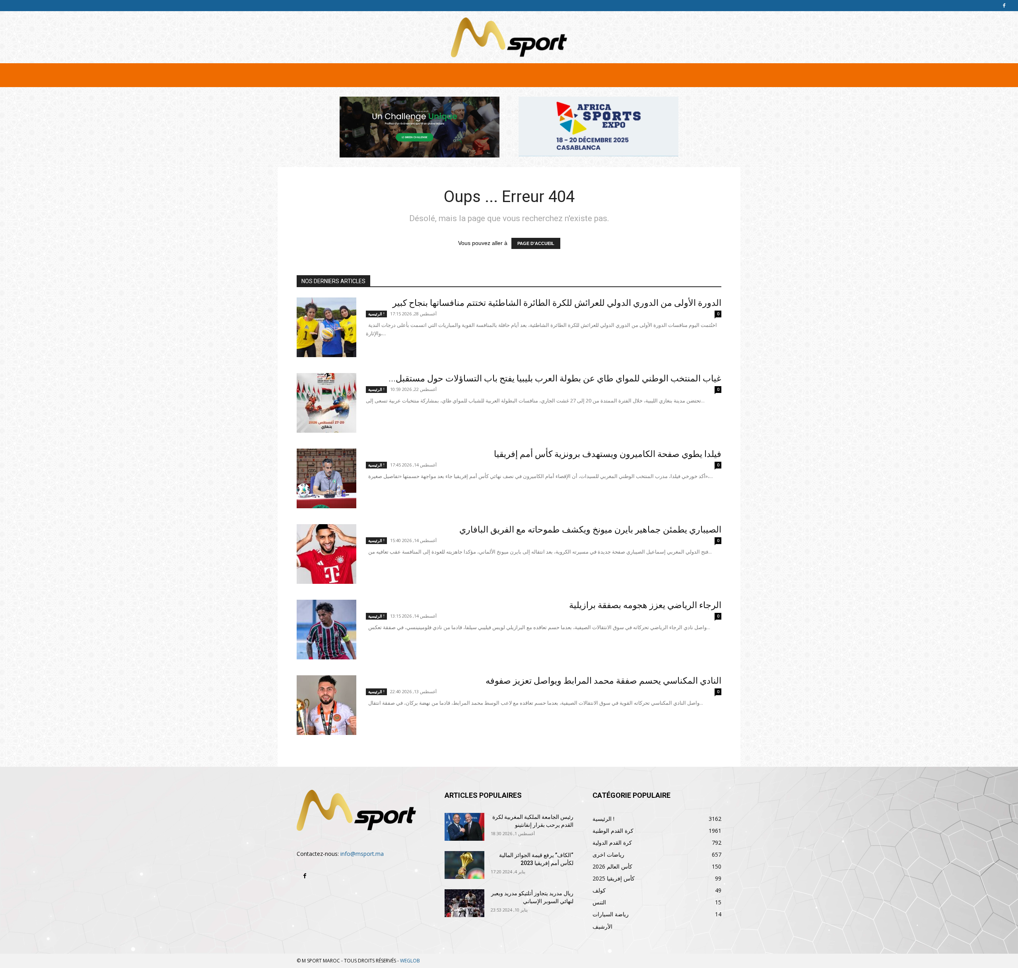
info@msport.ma (362, 853)
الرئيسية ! (376, 314)
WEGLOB (410, 960)
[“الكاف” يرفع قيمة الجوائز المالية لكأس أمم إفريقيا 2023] (464, 865)
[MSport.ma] (509, 37)
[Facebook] (1004, 5)
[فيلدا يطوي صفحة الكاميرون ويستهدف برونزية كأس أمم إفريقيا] (326, 478)
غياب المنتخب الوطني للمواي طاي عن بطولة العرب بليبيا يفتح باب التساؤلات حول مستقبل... (555, 378)
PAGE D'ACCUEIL (535, 243)
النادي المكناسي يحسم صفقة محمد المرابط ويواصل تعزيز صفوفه (603, 681)
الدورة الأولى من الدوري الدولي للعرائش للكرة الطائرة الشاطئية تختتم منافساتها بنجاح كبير (556, 303)
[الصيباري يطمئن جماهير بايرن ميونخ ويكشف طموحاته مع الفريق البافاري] (326, 554)
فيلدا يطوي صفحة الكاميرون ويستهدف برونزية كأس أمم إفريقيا (607, 454)
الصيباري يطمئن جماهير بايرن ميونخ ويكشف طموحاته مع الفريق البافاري (590, 530)
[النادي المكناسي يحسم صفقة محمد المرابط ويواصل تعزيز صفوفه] (326, 705)
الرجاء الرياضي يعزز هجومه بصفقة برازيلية (645, 605)
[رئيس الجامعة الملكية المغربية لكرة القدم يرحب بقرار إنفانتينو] (464, 827)
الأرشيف (602, 926)
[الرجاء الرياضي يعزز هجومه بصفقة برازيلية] (326, 629)
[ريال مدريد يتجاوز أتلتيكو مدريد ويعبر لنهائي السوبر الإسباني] (464, 903)
